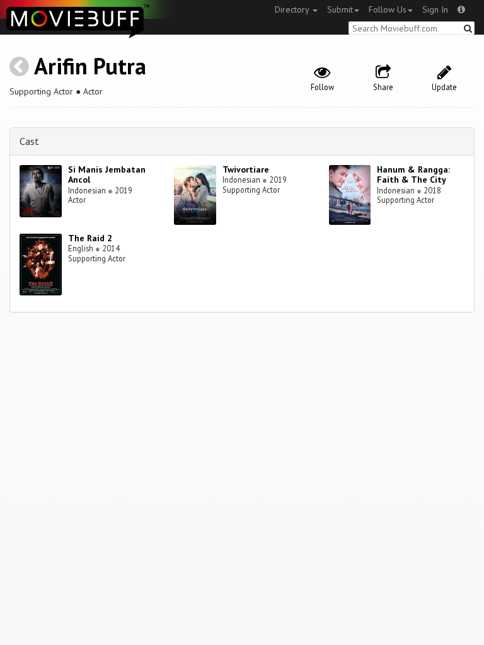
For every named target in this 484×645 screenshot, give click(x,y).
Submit (340, 9)
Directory (293, 9)
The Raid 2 (90, 238)
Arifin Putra (90, 66)
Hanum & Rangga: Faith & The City (413, 175)
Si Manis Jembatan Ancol (107, 175)
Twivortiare (245, 169)
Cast (29, 141)
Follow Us (387, 9)
